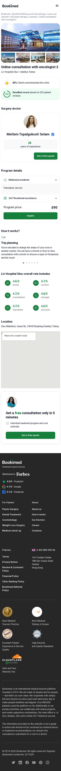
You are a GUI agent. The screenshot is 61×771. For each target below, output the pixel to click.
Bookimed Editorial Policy (12, 589)
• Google (14, 486)
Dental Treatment (11, 514)
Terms (5, 556)
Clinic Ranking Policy (13, 581)
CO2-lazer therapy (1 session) (23, 17)
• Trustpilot (15, 481)
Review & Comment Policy (12, 569)
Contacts (37, 530)
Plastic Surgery (10, 509)
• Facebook (15, 492)
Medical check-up (11, 530)
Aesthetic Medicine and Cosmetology (29, 14)
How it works (39, 514)
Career (35, 525)
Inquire (30, 215)
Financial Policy (10, 576)
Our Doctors (38, 520)
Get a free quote (45, 156)
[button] (23, 262)
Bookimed (5, 14)
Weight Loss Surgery (13, 525)
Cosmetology (9, 520)
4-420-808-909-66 (45, 550)
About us (36, 509)
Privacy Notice (10, 562)
